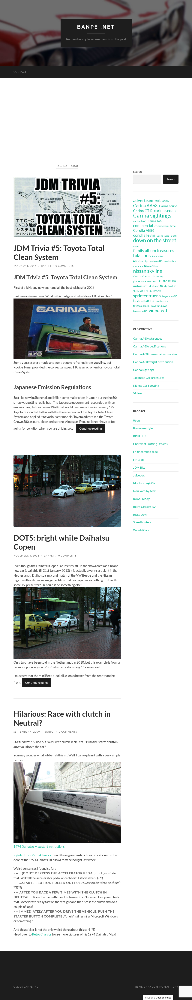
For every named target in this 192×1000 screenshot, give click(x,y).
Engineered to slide (145, 451)
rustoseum (167, 281)
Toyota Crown (159, 305)
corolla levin (144, 235)
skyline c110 (156, 286)
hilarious (142, 255)
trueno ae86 (140, 311)
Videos (137, 393)
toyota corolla (141, 305)
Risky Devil (140, 514)
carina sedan (165, 210)
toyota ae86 (169, 296)
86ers (136, 420)
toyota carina (143, 300)
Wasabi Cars (141, 530)
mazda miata (170, 261)
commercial (143, 225)
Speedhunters (142, 522)
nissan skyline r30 (141, 276)
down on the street (154, 240)
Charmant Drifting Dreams (150, 444)
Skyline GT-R (139, 291)
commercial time (165, 226)
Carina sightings (152, 215)
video (154, 310)
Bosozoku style (143, 428)
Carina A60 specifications (149, 346)
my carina (138, 266)
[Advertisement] (96, 123)
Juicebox (139, 475)
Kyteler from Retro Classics (32, 855)
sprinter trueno (147, 295)
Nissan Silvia (151, 266)
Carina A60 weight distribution (153, 362)
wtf (164, 310)
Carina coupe (168, 206)
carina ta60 (139, 221)
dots (174, 235)
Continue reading (90, 428)
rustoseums (140, 286)
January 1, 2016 (25, 265)
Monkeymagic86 (144, 483)
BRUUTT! (139, 436)
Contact (20, 71)
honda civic (158, 256)
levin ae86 (156, 261)
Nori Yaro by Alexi (144, 491)
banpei (46, 265)
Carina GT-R (142, 211)
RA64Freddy (141, 498)
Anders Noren (158, 986)
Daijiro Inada (163, 235)
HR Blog (138, 459)
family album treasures (153, 250)
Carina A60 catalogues (147, 338)
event (136, 246)
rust (155, 281)
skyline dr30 (170, 286)
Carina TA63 (155, 221)
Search (137, 171)
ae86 (165, 201)
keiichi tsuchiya (140, 261)
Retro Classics (41, 934)
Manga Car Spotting (146, 385)
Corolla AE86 (143, 230)
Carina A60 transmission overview (155, 354)
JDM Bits (139, 467)
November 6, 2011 (26, 555)
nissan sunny (158, 276)
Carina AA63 (145, 205)
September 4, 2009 (27, 731)
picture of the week (142, 281)
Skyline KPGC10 (153, 291)
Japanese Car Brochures (148, 377)
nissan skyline (147, 271)
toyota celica (162, 301)
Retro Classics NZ (144, 506)
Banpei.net (96, 27)
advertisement (147, 200)
